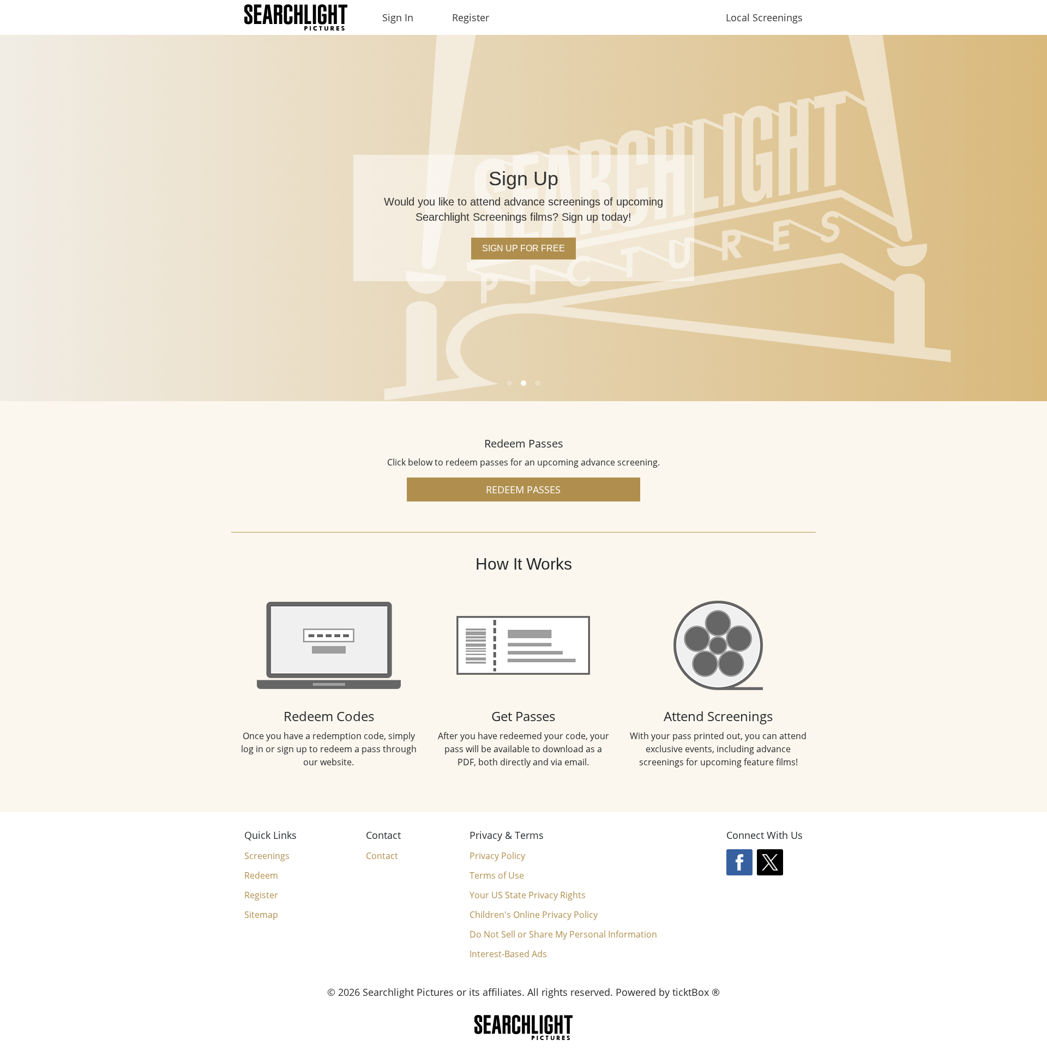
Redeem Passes (523, 489)
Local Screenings (764, 17)
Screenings (267, 856)
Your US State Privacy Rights (528, 895)
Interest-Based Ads (508, 954)
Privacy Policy (497, 856)
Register (470, 17)
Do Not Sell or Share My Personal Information (563, 934)
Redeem (261, 875)
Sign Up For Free (523, 248)
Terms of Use (497, 875)
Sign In (397, 17)
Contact (382, 856)
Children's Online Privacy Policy (534, 915)
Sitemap (261, 915)
